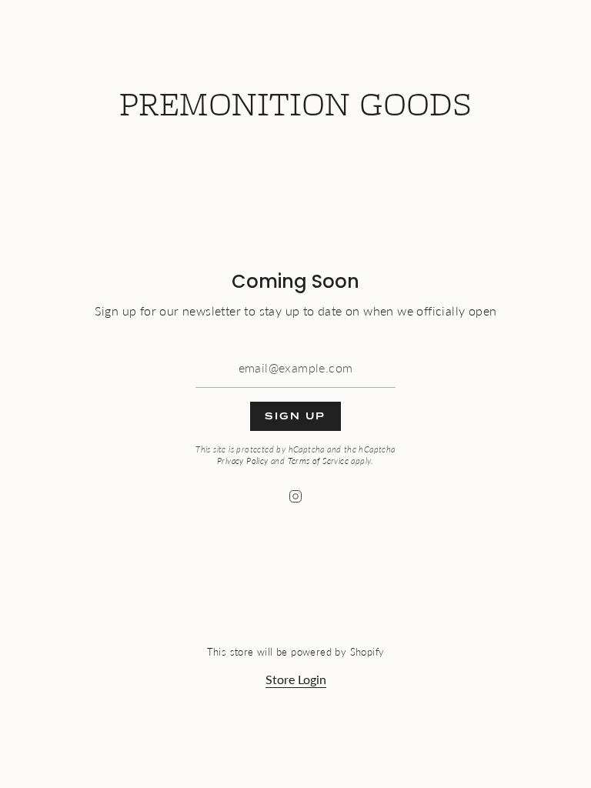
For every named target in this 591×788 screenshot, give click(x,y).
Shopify (367, 652)
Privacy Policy (243, 461)
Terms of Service (318, 461)
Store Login (295, 679)
